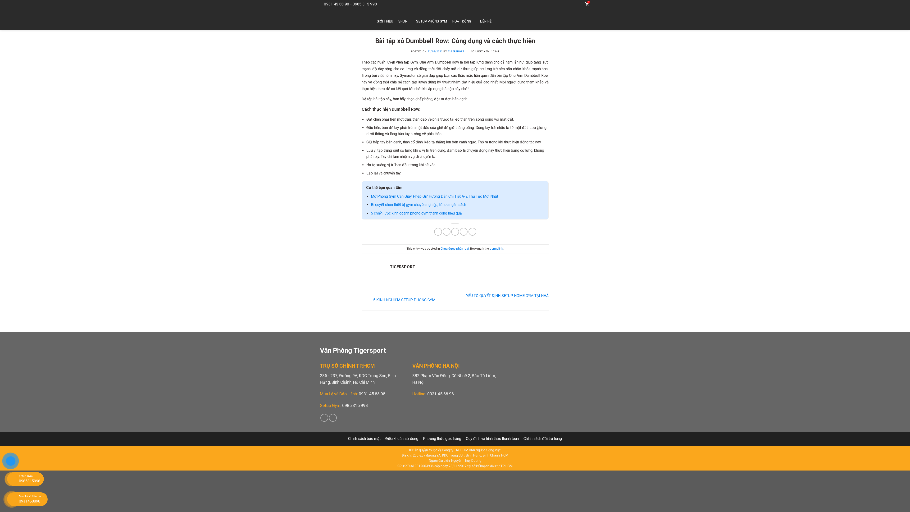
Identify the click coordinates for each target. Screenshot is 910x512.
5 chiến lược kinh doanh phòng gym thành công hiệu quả (416, 213)
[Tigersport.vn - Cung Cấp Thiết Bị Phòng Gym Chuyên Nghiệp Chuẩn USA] (341, 19)
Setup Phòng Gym (431, 21)
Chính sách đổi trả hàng (542, 438)
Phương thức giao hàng (442, 438)
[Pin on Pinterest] (464, 232)
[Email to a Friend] (455, 232)
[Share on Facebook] (438, 232)
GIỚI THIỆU (385, 21)
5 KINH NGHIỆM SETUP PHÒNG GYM (403, 300)
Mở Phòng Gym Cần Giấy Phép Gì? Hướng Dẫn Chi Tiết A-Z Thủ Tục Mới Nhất (434, 196)
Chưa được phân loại (455, 248)
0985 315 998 (355, 405)
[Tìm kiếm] (577, 4)
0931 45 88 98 (372, 394)
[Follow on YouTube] (567, 4)
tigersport (456, 51)
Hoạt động (461, 21)
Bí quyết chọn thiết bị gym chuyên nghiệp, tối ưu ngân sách (418, 204)
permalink (496, 248)
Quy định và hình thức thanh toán (492, 438)
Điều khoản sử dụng (401, 438)
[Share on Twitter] (446, 232)
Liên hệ (486, 21)
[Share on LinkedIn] (472, 232)
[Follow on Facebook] (560, 4)
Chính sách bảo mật (364, 438)
